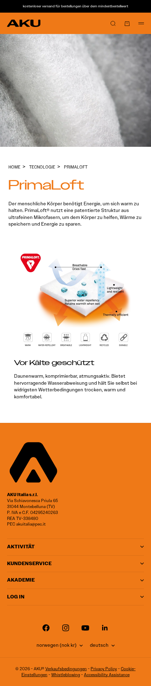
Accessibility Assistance (107, 674)
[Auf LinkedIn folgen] (105, 628)
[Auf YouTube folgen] (85, 628)
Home (14, 167)
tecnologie (42, 167)
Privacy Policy (104, 668)
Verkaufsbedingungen (66, 668)
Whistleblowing (65, 674)
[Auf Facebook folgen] (46, 628)
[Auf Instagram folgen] (65, 628)
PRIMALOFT (75, 167)
